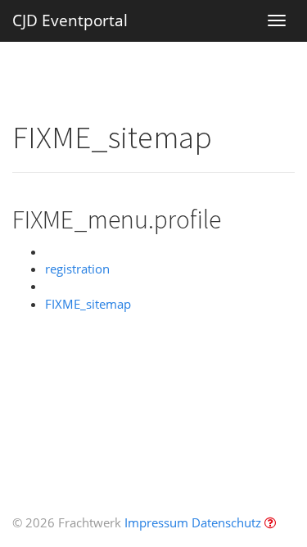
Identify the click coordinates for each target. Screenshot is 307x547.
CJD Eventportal (70, 20)
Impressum (156, 522)
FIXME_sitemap (88, 304)
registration (77, 268)
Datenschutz (226, 522)
